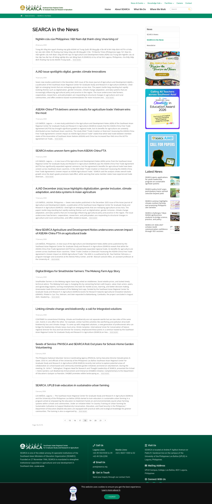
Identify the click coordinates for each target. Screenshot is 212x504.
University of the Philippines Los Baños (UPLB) (165, 456)
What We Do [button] (140, 9)
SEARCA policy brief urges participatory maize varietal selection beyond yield (156, 191)
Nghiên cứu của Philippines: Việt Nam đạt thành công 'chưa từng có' (77, 39)
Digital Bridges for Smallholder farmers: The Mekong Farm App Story (78, 271)
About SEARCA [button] (122, 9)
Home (108, 9)
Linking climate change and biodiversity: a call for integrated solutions (79, 308)
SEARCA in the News (155, 40)
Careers (180, 3)
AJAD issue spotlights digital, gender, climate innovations (71, 71)
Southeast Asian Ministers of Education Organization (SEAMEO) (48, 456)
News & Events (30, 16)
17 (80, 420)
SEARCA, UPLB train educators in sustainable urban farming (72, 385)
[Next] (105, 420)
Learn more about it (111, 490)
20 (95, 420)
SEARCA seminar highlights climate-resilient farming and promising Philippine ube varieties (156, 204)
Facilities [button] (168, 3)
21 (101, 420)
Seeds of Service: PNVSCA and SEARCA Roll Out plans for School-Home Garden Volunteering (85, 345)
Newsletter (151, 45)
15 (70, 420)
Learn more (39, 466)
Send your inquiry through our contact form (111, 477)
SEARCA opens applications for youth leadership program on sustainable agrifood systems (156, 180)
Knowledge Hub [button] (154, 3)
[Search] (189, 9)
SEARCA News (152, 34)
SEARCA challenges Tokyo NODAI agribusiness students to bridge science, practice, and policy (156, 216)
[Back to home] (46, 8)
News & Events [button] (137, 3)
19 (90, 420)
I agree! (112, 497)
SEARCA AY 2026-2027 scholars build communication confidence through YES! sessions (156, 228)
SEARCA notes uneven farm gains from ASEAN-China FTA (71, 150)
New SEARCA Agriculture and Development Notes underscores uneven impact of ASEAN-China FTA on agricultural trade (84, 231)
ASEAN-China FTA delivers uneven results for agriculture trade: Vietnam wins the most (83, 111)
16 (75, 420)
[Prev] (65, 420)
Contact (188, 3)
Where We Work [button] (158, 9)
